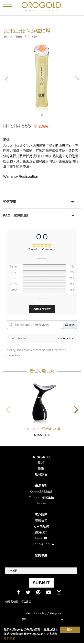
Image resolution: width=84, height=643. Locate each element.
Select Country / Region (42, 613)
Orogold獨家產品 (41, 497)
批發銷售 (41, 474)
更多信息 (9, 638)
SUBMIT (41, 582)
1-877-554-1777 (39, 544)
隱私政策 (26, 602)
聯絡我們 (41, 520)
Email (39, 538)
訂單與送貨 (41, 526)
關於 (41, 462)
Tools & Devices (27, 37)
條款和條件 (12, 602)
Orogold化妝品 (41, 491)
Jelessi (8, 37)
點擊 (41, 468)
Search (70, 325)
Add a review (42, 309)
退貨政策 (41, 532)
